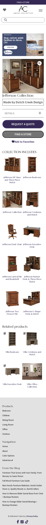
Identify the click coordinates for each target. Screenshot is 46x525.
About (5, 451)
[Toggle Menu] (40, 10)
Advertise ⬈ (7, 460)
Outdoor (6, 434)
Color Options (8, 455)
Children (6, 415)
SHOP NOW (10, 47)
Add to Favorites (24, 141)
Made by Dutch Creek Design (23, 102)
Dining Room (8, 420)
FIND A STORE (23, 2)
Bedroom (6, 410)
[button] (39, 63)
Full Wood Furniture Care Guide (16, 480)
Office (4, 429)
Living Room (7, 424)
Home (5, 446)
